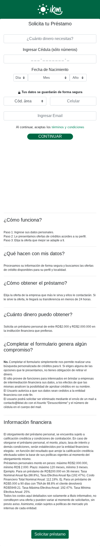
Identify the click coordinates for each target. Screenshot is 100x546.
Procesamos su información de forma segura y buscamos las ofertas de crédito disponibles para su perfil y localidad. (48, 268)
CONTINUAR (50, 136)
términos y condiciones (68, 127)
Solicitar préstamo (50, 534)
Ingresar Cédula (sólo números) (50, 50)
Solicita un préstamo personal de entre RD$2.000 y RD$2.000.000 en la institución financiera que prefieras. (49, 328)
